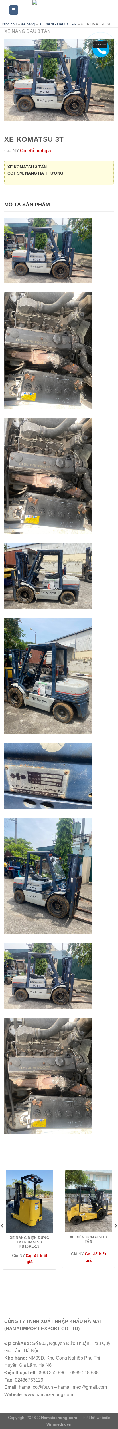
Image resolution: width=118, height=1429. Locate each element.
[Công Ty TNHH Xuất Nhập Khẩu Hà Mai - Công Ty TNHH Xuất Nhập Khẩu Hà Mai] (63, 10)
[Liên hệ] (100, 44)
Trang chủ (8, 24)
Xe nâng (28, 24)
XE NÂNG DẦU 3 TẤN (57, 24)
